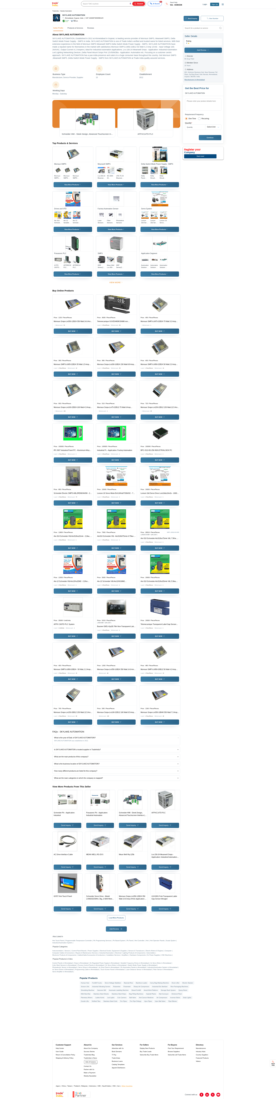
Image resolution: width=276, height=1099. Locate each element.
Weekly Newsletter (90, 1076)
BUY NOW (71, 331)
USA (113, 1086)
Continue (210, 137)
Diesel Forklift (136, 990)
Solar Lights (187, 997)
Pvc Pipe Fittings (135, 1001)
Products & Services (75, 28)
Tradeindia (55, 11)
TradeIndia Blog (89, 1055)
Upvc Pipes (148, 1001)
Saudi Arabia (106, 1086)
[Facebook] (201, 1094)
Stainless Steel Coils (110, 1001)
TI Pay (114, 1055)
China (64, 1086)
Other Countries (127, 1086)
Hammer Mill (101, 990)
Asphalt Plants (151, 994)
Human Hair (85, 983)
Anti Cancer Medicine (146, 997)
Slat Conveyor (164, 994)
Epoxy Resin (183, 990)
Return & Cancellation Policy (65, 1055)
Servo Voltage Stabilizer (113, 983)
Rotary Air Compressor (141, 986)
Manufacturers (201, 1048)
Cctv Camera (121, 997)
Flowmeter (127, 986)
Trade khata (116, 1058)
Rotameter (116, 986)
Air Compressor (162, 997)
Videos (198, 1061)
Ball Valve (132, 997)
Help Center (60, 1048)
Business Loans (117, 1061)
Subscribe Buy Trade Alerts (149, 1055)
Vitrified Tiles (96, 1001)
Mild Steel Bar (85, 994)
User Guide (60, 1051)
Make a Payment (89, 1073)
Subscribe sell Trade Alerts (177, 1055)
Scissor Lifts (85, 986)
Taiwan (69, 1086)
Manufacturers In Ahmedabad (194, 80)
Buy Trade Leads (145, 1051)
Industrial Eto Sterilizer (160, 986)
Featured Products (202, 1058)
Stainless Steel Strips (119, 994)
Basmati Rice (128, 983)
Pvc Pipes (123, 1001)
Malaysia (84, 1086)
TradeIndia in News (90, 1058)
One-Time (192, 118)
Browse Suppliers (174, 1051)
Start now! (200, 156)
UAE (98, 1086)
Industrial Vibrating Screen (101, 986)
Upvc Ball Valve (160, 1001)
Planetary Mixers (86, 997)
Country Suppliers (202, 1055)
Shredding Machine (87, 990)
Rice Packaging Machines (179, 986)
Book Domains (117, 1051)
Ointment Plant (177, 994)
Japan (58, 1086)
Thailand (77, 1086)
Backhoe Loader (141, 983)
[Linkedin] (207, 1094)
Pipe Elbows (172, 1001)
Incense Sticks (175, 997)
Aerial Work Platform (151, 990)
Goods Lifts (85, 1001)
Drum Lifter (175, 983)
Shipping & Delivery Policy (64, 1058)
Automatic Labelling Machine (119, 990)
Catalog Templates (118, 1064)
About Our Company (91, 1048)
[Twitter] (212, 1094)
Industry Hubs (200, 1051)
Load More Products (116, 918)
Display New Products (147, 1048)
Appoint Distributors (118, 1068)
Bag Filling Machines (136, 994)
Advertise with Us (118, 1048)
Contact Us (87, 1066)
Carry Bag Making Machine (159, 983)
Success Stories (89, 1051)
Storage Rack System (168, 990)
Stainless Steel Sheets (101, 994)
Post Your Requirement (176, 1048)
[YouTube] (218, 1094)
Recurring (205, 118)
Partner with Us (89, 1069)
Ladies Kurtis (99, 997)
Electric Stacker (187, 983)
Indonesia (92, 1086)
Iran (118, 1086)
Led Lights (110, 997)
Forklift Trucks (97, 983)
